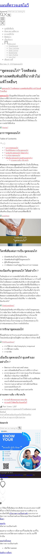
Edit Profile (13, 55)
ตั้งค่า (2, 519)
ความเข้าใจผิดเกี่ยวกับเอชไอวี (15, 402)
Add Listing (13, 50)
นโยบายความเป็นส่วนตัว (18, 513)
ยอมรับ (2, 523)
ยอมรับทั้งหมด (5, 541)
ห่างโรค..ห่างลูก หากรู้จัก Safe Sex (12, 417)
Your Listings (14, 48)
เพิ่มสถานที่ (8, 59)
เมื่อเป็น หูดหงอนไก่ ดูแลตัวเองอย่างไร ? (19, 158)
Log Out (12, 57)
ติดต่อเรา (7, 37)
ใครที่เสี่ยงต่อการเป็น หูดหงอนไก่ (17, 150)
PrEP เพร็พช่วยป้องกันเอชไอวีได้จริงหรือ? (15, 414)
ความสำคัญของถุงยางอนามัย (15, 399)
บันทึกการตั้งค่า (6, 552)
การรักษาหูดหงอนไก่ (13, 155)
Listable (29, 475)
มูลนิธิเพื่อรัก (9, 28)
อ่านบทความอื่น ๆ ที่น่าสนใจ (19, 160)
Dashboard (13, 46)
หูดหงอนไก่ (18, 64)
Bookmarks (13, 53)
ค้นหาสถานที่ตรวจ (11, 31)
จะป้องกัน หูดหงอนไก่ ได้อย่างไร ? (17, 153)
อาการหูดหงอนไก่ (12, 148)
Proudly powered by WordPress (11, 475)
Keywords (3, 11)
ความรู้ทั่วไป (9, 34)
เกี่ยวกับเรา (8, 39)
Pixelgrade (4, 477)
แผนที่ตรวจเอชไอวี (14, 5)
